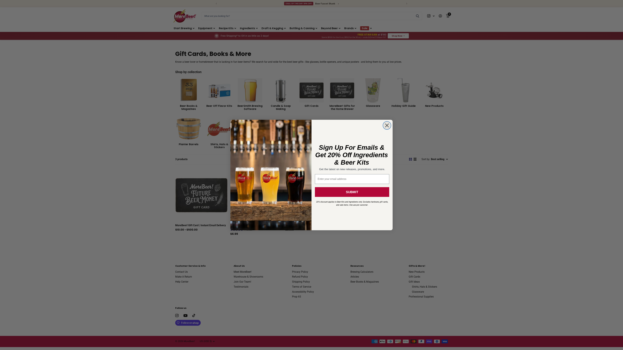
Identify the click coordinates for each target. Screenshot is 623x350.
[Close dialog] (387, 125)
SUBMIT (352, 192)
